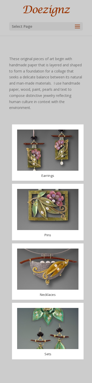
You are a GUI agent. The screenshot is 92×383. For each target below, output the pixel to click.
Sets (47, 354)
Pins (47, 235)
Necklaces (48, 294)
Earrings (47, 175)
